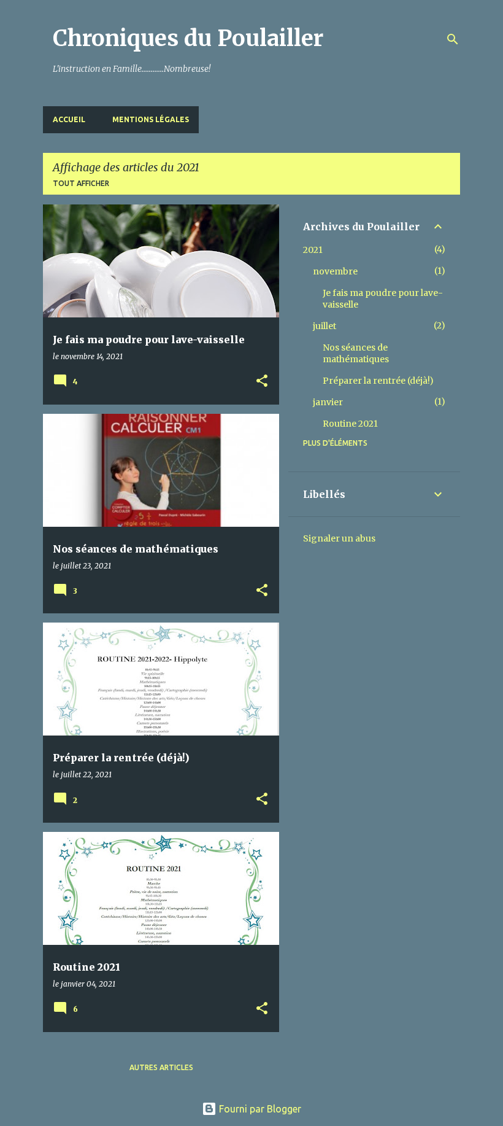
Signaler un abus (339, 538)
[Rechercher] (452, 39)
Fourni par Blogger (259, 1108)
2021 (313, 249)
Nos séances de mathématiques (356, 353)
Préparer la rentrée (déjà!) (378, 380)
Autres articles (161, 1067)
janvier (328, 402)
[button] (262, 381)
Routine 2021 (350, 423)
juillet (324, 326)
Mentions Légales (150, 119)
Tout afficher (81, 183)
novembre (335, 271)
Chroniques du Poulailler (188, 38)
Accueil (69, 119)
